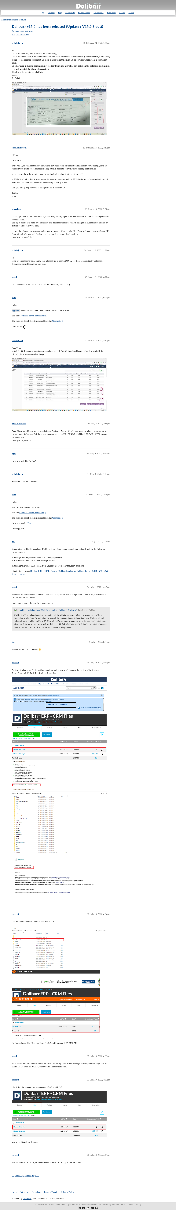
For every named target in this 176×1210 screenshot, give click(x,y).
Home (14, 1192)
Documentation (84, 13)
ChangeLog (57, 321)
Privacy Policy (67, 1192)
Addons (122, 13)
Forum (131, 13)
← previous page (19, 1175)
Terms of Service (51, 1192)
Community (70, 13)
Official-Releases (22, 35)
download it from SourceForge (32, 316)
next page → (33, 1175)
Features (51, 13)
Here (30, 523)
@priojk (15, 310)
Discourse (27, 1198)
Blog (60, 13)
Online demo (99, 13)
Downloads (111, 13)
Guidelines (36, 1192)
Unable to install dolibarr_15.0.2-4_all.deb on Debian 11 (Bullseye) (48, 610)
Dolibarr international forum (13, 20)
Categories (24, 1192)
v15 (13, 35)
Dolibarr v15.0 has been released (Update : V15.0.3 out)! (57, 26)
